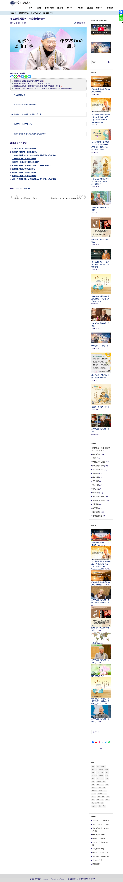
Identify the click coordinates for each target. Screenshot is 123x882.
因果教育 (101, 775)
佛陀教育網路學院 (98, 835)
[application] (101, 29)
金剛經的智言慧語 (98, 500)
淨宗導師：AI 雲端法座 (100, 821)
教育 (107, 784)
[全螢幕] (109, 33)
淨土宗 (94, 794)
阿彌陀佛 (94, 806)
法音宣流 (80, 8)
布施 (93, 778)
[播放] (94, 33)
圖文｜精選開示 (98, 466)
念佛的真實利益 (23, 13)
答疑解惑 (95, 485)
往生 (17, 188)
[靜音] (106, 33)
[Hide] (122, 22)
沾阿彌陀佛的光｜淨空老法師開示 (24, 159)
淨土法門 (100, 794)
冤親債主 (94, 769)
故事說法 (95, 508)
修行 (98, 766)
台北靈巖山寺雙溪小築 (100, 856)
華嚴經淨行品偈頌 (98, 462)
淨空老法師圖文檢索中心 (101, 824)
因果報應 (94, 775)
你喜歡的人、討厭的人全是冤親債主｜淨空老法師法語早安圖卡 (100, 701)
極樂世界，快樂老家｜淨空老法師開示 (26, 162)
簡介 (95, 458)
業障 (104, 787)
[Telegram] (29, 76)
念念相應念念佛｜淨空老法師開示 (24, 148)
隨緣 (104, 806)
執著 (106, 775)
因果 (107, 772)
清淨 (105, 794)
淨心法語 (95, 473)
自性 (102, 800)
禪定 (98, 800)
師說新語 (95, 477)
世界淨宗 (99, 8)
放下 (102, 784)
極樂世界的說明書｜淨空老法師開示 (25, 152)
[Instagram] (19, 76)
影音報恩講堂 (49, 8)
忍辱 (107, 778)
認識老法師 (96, 454)
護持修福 (90, 8)
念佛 (21, 188)
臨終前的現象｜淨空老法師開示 (23, 169)
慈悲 (104, 781)
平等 (98, 778)
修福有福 (95, 489)
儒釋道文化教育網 (98, 838)
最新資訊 (95, 504)
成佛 (93, 784)
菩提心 (107, 800)
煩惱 (99, 797)
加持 (98, 772)
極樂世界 (27, 188)
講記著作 (60, 8)
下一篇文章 (67, 197)
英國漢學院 (96, 864)
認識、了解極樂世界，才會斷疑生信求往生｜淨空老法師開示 (34, 179)
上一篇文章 (25, 197)
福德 (93, 800)
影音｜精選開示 (98, 470)
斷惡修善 (94, 787)
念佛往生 (99, 781)
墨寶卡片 (69, 8)
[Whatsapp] (26, 76)
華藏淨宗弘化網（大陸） (101, 853)
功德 (93, 772)
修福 (93, 766)
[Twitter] (22, 76)
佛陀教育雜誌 (97, 516)
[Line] (15, 76)
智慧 (100, 787)
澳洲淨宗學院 (97, 860)
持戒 (98, 784)
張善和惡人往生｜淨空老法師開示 (24, 176)
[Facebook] (12, 76)
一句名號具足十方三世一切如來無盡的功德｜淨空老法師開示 (34, 155)
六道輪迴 (103, 766)
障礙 (100, 806)
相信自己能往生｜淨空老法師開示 (24, 172)
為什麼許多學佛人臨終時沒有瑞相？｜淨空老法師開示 (31, 166)
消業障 (100, 790)
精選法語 (95, 493)
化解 (102, 772)
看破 (103, 797)
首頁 (30, 8)
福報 (108, 797)
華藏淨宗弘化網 (98, 849)
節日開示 (95, 481)
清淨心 (94, 797)
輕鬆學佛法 (96, 512)
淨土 (105, 790)
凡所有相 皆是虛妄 (103, 769)
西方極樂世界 (95, 803)
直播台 (39, 8)
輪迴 (102, 803)
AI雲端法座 (109, 8)
